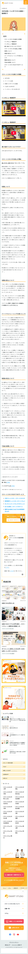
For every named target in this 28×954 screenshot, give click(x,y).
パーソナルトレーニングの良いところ (13, 57)
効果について (8, 51)
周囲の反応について (9, 60)
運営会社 (7, 945)
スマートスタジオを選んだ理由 (13, 49)
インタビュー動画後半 (10, 44)
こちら (8, 482)
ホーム (4, 888)
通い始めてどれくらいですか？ (12, 46)
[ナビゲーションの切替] (26, 2)
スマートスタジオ (7, 3)
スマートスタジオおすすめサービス (13, 66)
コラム (9, 888)
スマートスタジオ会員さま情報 (13, 39)
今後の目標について (9, 62)
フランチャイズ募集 (16, 945)
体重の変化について (9, 53)
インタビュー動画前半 (10, 41)
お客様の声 (4, 8)
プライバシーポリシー (14, 942)
